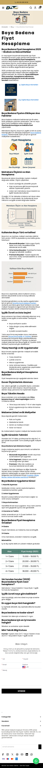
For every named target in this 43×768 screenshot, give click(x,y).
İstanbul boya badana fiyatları (24, 303)
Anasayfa (5, 27)
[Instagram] (7, 754)
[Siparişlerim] (35, 7)
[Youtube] (22, 754)
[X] (12, 754)
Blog (12, 27)
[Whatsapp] (31, 754)
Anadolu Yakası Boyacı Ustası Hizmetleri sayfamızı (20, 476)
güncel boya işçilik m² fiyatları (20, 336)
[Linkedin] (27, 754)
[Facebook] (3, 754)
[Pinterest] (17, 754)
